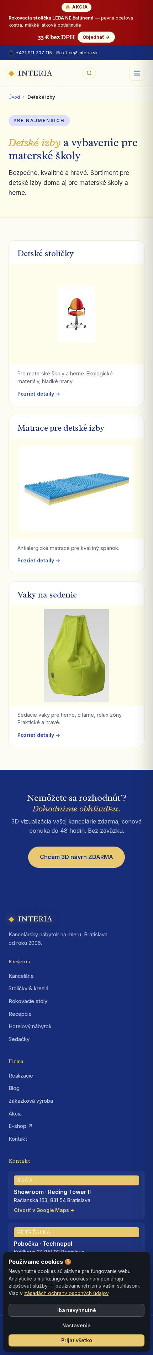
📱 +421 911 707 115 (30, 52)
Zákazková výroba (31, 1101)
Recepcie (20, 1014)
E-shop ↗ (21, 1126)
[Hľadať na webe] (89, 73)
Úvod (14, 97)
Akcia (15, 1114)
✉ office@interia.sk (77, 52)
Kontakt (18, 1139)
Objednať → (96, 37)
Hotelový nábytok (30, 1026)
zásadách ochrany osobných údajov (66, 1293)
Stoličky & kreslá (28, 988)
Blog (14, 1088)
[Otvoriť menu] (137, 73)
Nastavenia (76, 1325)
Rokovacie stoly (28, 1001)
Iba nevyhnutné (76, 1310)
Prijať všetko (76, 1340)
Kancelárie (21, 976)
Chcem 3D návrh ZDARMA (76, 856)
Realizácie (21, 1076)
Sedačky (19, 1039)
